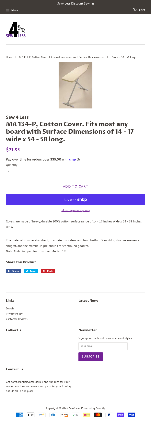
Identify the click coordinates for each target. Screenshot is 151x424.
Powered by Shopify (93, 408)
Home (9, 57)
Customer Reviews (17, 319)
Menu (14, 10)
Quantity (11, 165)
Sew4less (74, 408)
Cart (141, 10)
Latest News (88, 301)
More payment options (76, 210)
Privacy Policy (14, 314)
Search (10, 308)
